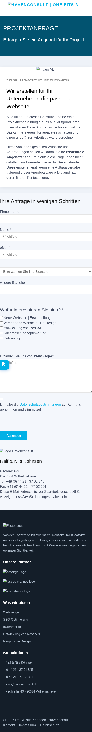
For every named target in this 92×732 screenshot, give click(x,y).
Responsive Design (17, 641)
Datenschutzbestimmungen (40, 404)
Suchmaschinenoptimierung (25, 333)
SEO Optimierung (15, 619)
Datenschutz (49, 725)
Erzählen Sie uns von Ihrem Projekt (28, 356)
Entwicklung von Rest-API (23, 328)
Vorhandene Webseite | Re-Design (30, 323)
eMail (5, 247)
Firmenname (9, 212)
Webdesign (11, 612)
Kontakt (9, 725)
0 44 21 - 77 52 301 (19, 677)
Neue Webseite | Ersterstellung (27, 318)
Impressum (27, 725)
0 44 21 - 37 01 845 (19, 669)
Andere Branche (12, 282)
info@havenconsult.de (21, 684)
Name (5, 229)
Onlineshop (12, 338)
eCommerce (12, 627)
